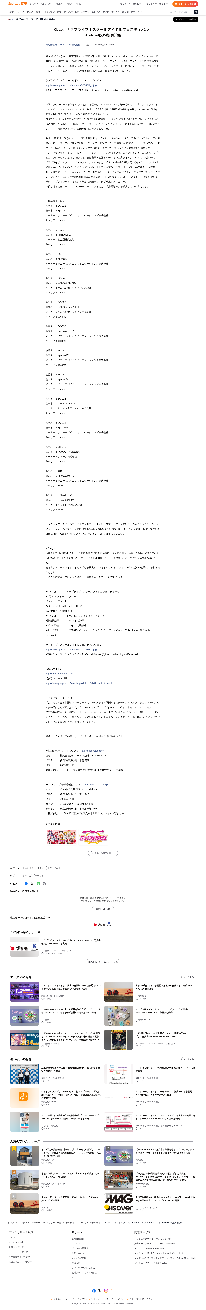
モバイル (115, 11)
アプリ (38, 876)
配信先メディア (16, 1247)
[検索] (196, 12)
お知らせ (76, 1263)
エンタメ (20, 11)
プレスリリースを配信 (130, 4)
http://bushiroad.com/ (92, 750)
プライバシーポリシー (114, 1299)
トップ (11, 1222)
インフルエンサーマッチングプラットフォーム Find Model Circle (165, 1258)
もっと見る (188, 977)
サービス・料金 (16, 1242)
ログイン (76, 1243)
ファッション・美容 (51, 11)
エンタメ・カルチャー (35, 868)
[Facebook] (26, 883)
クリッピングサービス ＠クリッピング (152, 1239)
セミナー (76, 1277)
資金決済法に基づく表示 (141, 1299)
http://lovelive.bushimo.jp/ (59, 673)
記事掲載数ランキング (19, 1257)
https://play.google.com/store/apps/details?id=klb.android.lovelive (80, 683)
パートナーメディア (18, 1252)
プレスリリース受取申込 (83, 1267)
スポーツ (85, 11)
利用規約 (95, 1299)
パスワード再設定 (80, 1248)
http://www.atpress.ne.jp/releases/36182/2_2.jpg (71, 649)
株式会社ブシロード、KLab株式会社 (63, 44)
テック (106, 11)
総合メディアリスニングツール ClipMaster (154, 1243)
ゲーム (28, 876)
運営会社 (57, 1299)
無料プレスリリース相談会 (84, 1272)
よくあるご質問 (79, 1258)
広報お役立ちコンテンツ (20, 1261)
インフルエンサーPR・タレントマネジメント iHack (158, 1253)
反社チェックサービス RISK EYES (150, 1263)
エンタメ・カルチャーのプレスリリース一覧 (40, 1222)
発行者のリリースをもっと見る (103, 962)
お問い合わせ (103, 909)
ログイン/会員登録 (187, 4)
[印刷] (44, 883)
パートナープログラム (76, 1299)
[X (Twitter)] (32, 883)
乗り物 (125, 11)
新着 (12, 11)
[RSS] (112, 1291)
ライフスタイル (71, 11)
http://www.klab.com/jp (96, 784)
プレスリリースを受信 (157, 4)
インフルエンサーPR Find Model (149, 1248)
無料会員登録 (78, 1239)
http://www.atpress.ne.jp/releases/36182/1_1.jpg (71, 85)
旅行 (38, 11)
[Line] (38, 883)
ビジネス (96, 11)
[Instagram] (106, 1291)
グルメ (30, 11)
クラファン (136, 11)
